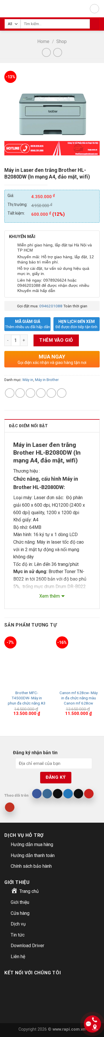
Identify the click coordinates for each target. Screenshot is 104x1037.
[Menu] (94, 8)
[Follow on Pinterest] (89, 794)
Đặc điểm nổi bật (28, 425)
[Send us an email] (78, 794)
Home (43, 41)
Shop (61, 41)
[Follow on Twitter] (68, 794)
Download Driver (27, 945)
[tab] (52, 425)
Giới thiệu (20, 902)
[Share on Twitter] (30, 393)
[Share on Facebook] (20, 393)
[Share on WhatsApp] (9, 393)
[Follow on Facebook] (37, 794)
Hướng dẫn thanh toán (33, 855)
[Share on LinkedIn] (61, 393)
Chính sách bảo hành (31, 866)
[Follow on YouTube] (9, 807)
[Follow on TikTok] (57, 794)
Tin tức (18, 935)
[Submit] (94, 24)
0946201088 (50, 306)
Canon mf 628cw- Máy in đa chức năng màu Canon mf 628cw (79, 697)
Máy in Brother (47, 380)
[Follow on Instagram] (47, 794)
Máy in (28, 380)
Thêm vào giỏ (56, 340)
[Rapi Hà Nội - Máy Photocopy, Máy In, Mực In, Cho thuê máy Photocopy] (10, 9)
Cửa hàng (20, 913)
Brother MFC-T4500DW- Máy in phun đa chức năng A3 (27, 697)
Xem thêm (49, 596)
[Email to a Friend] (41, 393)
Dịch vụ (18, 924)
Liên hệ (18, 956)
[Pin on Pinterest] (51, 393)
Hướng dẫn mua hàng (32, 844)
